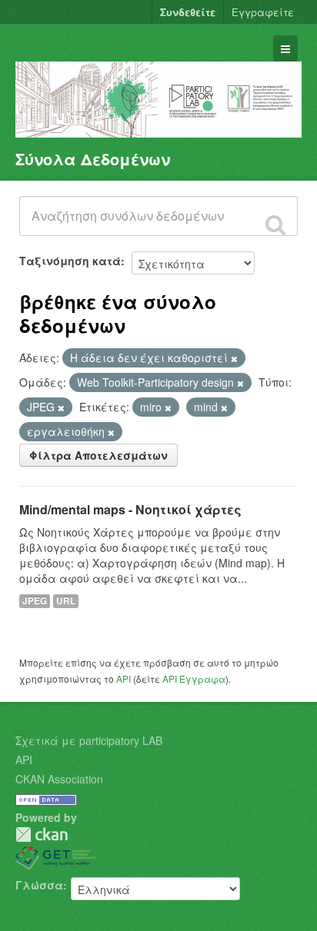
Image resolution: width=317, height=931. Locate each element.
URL (65, 600)
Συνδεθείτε (187, 12)
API (123, 678)
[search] (275, 224)
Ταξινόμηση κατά (70, 260)
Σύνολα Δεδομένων (92, 159)
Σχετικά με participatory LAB (88, 740)
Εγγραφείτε (263, 12)
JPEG (34, 600)
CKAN (41, 834)
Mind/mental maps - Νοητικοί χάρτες (130, 509)
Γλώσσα (39, 885)
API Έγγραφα (193, 678)
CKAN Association (59, 778)
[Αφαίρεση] (234, 358)
